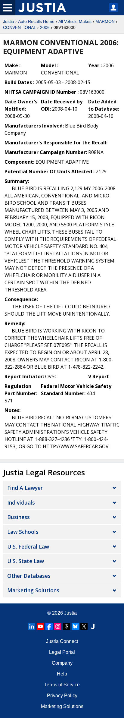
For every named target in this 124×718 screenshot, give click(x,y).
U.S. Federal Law (28, 546)
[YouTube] (40, 626)
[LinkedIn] (31, 626)
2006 (45, 27)
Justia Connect (62, 641)
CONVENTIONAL (19, 27)
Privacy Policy (62, 695)
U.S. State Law (25, 561)
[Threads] (66, 626)
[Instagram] (57, 626)
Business (18, 517)
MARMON (105, 21)
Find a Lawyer (25, 487)
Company (62, 663)
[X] (84, 626)
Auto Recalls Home (36, 21)
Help (62, 673)
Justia (8, 21)
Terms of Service (62, 684)
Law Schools (23, 531)
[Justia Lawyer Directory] (92, 626)
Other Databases (29, 575)
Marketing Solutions (33, 590)
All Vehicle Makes (74, 21)
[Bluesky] (75, 626)
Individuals (21, 502)
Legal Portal (62, 652)
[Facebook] (49, 626)
